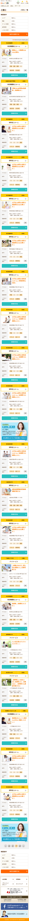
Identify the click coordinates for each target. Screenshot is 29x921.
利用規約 (18, 879)
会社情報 (4, 879)
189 (20, 846)
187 (13, 846)
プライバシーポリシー (5, 884)
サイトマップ (19, 883)
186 (9, 846)
